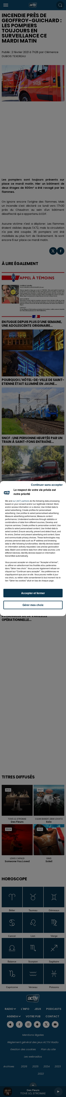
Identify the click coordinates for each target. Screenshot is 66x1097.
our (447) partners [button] (21, 500)
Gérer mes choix (33, 605)
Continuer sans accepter (47, 485)
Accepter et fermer (33, 593)
